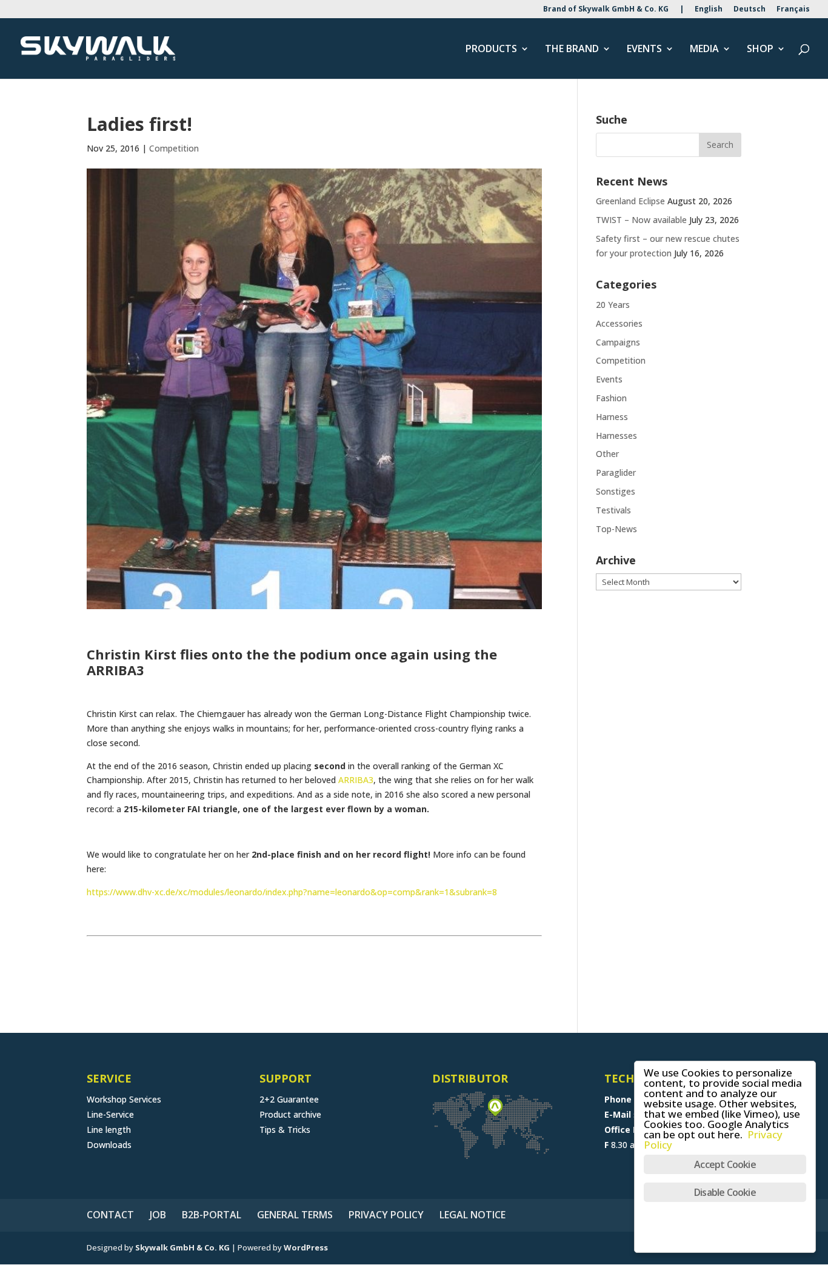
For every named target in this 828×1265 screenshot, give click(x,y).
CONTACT (110, 1214)
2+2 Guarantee (289, 1099)
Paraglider (616, 472)
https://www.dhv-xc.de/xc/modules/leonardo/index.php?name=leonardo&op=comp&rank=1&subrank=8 (292, 892)
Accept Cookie (725, 1164)
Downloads (109, 1144)
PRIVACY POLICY (386, 1214)
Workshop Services (124, 1099)
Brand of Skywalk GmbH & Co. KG (606, 9)
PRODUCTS (491, 49)
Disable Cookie (725, 1192)
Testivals (613, 510)
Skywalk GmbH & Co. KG (182, 1247)
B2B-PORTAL (211, 1214)
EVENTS (644, 49)
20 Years (613, 304)
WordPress (306, 1247)
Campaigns (618, 342)
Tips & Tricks (284, 1129)
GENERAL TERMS (295, 1214)
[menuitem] (709, 11)
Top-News (616, 529)
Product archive (290, 1114)
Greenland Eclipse (630, 201)
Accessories (619, 323)
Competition (174, 148)
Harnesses (616, 435)
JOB (158, 1214)
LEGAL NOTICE (472, 1214)
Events (609, 379)
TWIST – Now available (641, 219)
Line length (109, 1129)
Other (607, 453)
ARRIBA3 (355, 780)
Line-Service (110, 1114)
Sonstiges (615, 491)
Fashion (611, 398)
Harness (612, 416)
